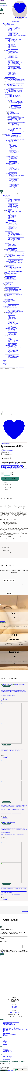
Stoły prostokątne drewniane (14, 66)
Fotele (6, 50)
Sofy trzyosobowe (12, 44)
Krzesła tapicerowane (12, 75)
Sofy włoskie (11, 45)
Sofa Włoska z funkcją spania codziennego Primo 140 (12, 752)
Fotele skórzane (11, 53)
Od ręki (25, 134)
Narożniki (7, 25)
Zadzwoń (2, 0)
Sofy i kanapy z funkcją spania (14, 39)
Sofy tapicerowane (12, 46)
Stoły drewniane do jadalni (13, 889)
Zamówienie (10, 1070)
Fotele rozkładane (12, 56)
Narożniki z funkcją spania (14, 27)
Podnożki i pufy (12, 183)
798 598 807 (3, 3)
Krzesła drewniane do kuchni (15, 136)
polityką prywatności (5, 952)
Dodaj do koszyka (10, 478)
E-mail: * (2, 938)
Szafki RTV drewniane (10, 77)
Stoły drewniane (8, 58)
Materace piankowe (16, 133)
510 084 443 (14, 1007)
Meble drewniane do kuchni (12, 135)
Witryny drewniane (9, 89)
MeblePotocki (3, 367)
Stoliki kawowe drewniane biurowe (16, 175)
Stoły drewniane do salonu (9, 891)
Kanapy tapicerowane (13, 49)
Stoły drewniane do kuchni (14, 137)
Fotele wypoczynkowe (13, 57)
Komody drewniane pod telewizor (15, 88)
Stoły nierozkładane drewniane (14, 68)
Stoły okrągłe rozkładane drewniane (16, 64)
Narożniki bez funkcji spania (14, 28)
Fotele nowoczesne (12, 51)
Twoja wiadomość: (4, 944)
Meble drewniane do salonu (12, 140)
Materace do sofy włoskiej (18, 131)
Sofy (10, 144)
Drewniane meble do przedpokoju (13, 181)
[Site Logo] (3, 5)
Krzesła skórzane (11, 74)
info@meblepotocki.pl (14, 1012)
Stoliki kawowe (12, 148)
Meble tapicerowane (9, 24)
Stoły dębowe (11, 60)
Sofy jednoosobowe (12, 41)
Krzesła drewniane (12, 73)
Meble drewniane (6, 23)
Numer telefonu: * (4, 941)
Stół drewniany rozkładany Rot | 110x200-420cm (11, 894)
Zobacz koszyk (4, 1070)
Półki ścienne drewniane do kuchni (16, 139)
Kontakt (17, 21)
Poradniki (14, 21)
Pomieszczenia (6, 134)
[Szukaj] (17, 193)
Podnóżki (11, 167)
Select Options (6, 685)
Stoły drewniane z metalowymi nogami (16, 69)
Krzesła (7, 71)
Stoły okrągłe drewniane (13, 63)
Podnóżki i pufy (8, 94)
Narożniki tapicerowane (13, 33)
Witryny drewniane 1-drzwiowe (15, 90)
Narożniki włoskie (14, 109)
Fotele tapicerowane (12, 55)
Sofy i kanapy (8, 38)
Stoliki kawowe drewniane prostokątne (16, 80)
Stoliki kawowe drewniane (11, 78)
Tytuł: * (2, 940)
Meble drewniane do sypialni (12, 163)
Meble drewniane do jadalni (12, 156)
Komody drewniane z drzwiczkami (15, 86)
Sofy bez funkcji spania (13, 40)
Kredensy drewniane (9, 92)
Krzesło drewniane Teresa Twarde (8, 695)
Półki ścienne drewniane (10, 97)
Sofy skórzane (11, 47)
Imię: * (1, 937)
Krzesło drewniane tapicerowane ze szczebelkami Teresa (12, 834)
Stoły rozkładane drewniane (14, 67)
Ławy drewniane (9, 81)
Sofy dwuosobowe (12, 42)
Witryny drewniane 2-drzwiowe (15, 91)
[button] (1, 9)
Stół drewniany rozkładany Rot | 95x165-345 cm (11, 813)
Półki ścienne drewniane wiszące (15, 99)
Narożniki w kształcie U (13, 29)
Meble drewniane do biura (11, 173)
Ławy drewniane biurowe (15, 463)
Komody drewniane (9, 84)
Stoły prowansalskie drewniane (15, 62)
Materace (12, 130)
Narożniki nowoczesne (13, 34)
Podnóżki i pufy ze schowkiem (14, 95)
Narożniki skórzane (12, 32)
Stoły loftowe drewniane (13, 61)
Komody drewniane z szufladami (15, 85)
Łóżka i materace (10, 129)
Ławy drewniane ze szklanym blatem (16, 83)
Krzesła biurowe (11, 72)
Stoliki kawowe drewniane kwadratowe (16, 79)
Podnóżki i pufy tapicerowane (14, 96)
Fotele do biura (12, 174)
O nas (15, 187)
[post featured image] (13, 684)
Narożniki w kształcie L (13, 30)
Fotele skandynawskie (13, 52)
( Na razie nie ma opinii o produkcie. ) (7, 450)
